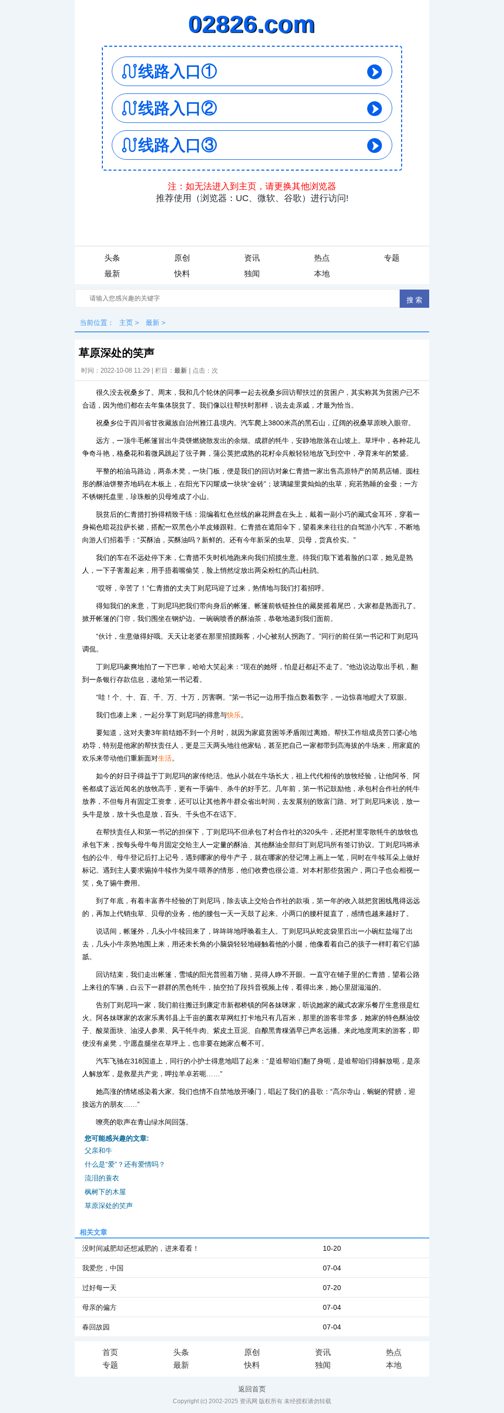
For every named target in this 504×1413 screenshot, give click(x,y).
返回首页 (252, 1389)
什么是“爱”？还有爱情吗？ (125, 1164)
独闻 (252, 273)
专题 (392, 258)
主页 (126, 322)
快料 (182, 273)
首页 (110, 1352)
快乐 (234, 715)
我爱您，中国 (103, 1268)
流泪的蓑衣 (102, 1178)
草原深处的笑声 (109, 1205)
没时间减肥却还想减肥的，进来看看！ (140, 1248)
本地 (322, 273)
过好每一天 (99, 1288)
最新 (112, 273)
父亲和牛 (98, 1150)
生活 (165, 758)
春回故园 (96, 1327)
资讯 (252, 258)
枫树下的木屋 (105, 1192)
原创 (182, 258)
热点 (322, 258)
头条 (112, 258)
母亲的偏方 (99, 1307)
